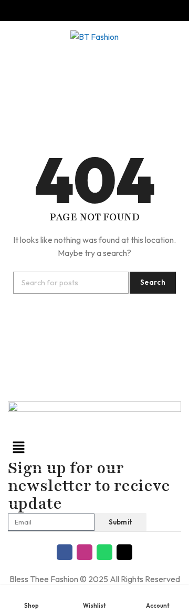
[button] (94, 448)
